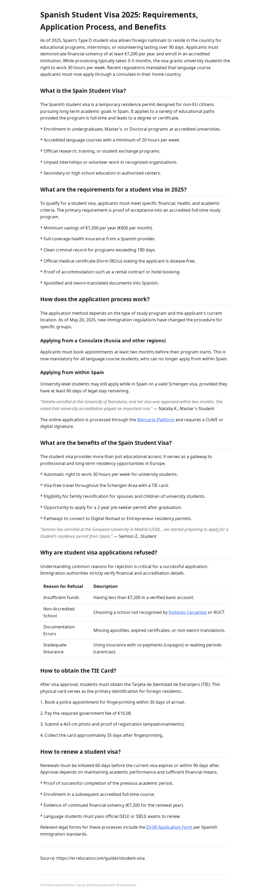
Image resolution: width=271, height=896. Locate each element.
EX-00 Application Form (169, 827)
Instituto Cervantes (188, 612)
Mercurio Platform (155, 420)
